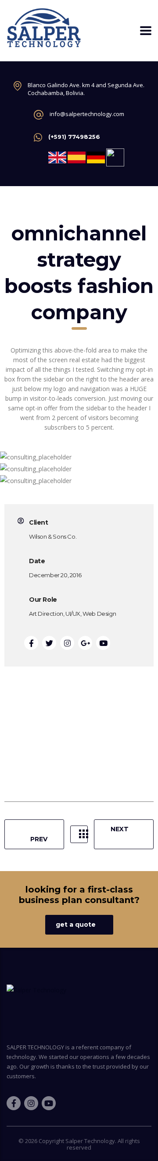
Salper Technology (90, 1141)
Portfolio (79, 834)
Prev (38, 839)
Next (120, 829)
